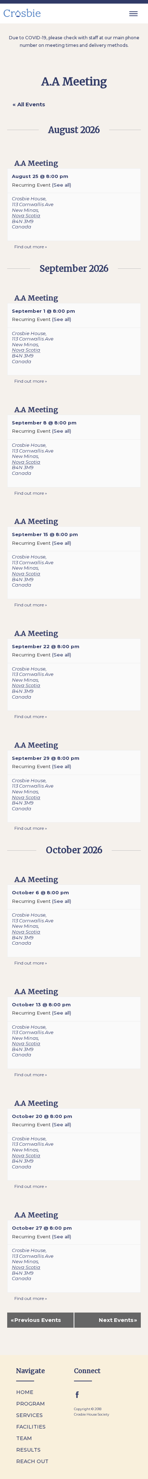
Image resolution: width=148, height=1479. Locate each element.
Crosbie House (29, 198)
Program (30, 1403)
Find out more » (30, 246)
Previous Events (36, 1320)
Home (24, 1392)
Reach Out (32, 1461)
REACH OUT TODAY (102, 1471)
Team (24, 1438)
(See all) (61, 185)
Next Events (118, 1320)
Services (29, 1415)
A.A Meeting (36, 163)
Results (28, 1450)
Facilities (31, 1427)
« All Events (29, 104)
